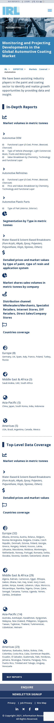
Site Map (41, 702)
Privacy (11, 702)
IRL (5, 69)
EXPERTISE (18, 69)
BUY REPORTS (14, 1)
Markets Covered (38, 69)
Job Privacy (26, 702)
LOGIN (27, 1)
